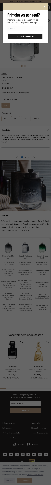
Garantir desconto (25, 36)
